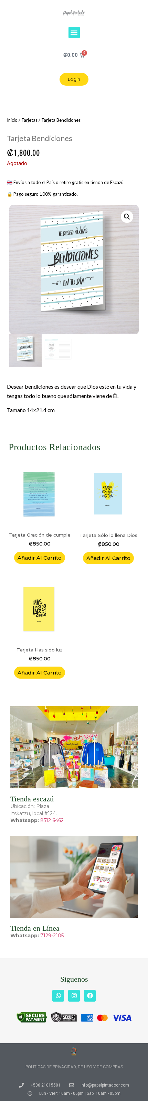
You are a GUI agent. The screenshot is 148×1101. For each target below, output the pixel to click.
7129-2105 (52, 935)
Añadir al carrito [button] (40, 557)
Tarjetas (29, 120)
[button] (74, 32)
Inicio (12, 120)
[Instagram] (74, 996)
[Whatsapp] (58, 996)
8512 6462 (52, 820)
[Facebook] (90, 996)
